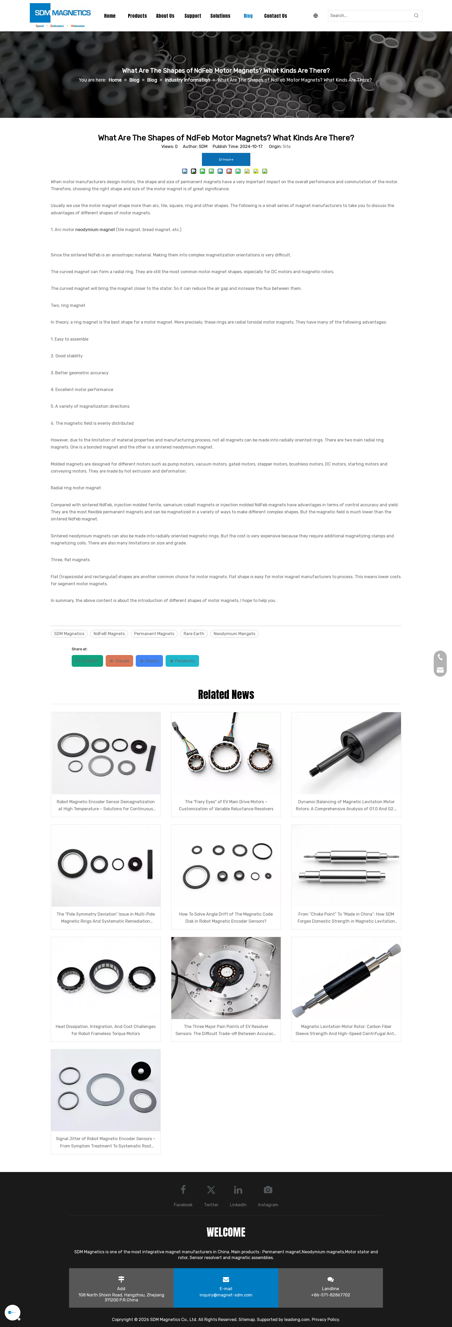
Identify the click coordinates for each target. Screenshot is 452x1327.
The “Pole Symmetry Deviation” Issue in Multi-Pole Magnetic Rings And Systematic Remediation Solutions (105, 918)
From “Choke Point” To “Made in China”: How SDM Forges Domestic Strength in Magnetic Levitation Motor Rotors (346, 918)
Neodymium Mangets (234, 633)
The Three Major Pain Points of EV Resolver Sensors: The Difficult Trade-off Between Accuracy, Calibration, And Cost (226, 1030)
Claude (122, 660)
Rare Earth (194, 633)
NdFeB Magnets (109, 633)
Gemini (152, 660)
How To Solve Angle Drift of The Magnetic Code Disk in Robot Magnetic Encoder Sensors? (226, 918)
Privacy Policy (325, 1319)
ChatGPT (90, 660)
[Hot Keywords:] (416, 15)
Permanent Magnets (154, 633)
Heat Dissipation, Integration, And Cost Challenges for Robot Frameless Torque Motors (106, 1030)
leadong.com (297, 1319)
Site (287, 146)
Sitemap (247, 1319)
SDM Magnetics (69, 633)
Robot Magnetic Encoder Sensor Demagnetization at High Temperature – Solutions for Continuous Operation (106, 805)
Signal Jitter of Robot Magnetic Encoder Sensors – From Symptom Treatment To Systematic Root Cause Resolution (105, 1142)
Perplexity (185, 660)
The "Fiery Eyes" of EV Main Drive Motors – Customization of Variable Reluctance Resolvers (226, 805)
